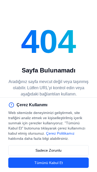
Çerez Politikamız (60, 133)
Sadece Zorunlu (48, 150)
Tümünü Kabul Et (48, 163)
